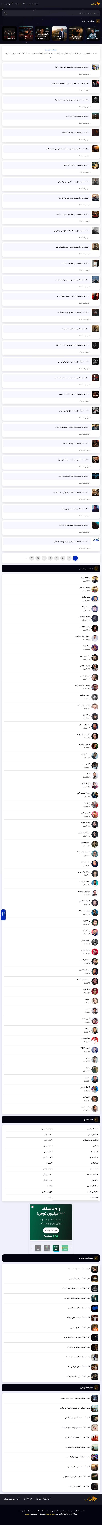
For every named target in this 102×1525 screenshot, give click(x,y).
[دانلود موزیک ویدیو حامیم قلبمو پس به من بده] (95, 230)
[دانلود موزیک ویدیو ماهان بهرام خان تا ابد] (95, 312)
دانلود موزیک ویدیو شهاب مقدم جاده (74, 329)
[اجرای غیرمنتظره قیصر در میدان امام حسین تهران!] (95, 83)
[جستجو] (5, 13)
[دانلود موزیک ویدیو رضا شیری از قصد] (95, 263)
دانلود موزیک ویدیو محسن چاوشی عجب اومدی (70, 492)
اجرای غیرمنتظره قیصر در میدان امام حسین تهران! (69, 83)
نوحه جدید (94, 1197)
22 (32, 558)
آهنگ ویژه (94, 1180)
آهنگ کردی (94, 1163)
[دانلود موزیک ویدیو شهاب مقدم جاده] (95, 328)
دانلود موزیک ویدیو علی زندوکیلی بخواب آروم (71, 100)
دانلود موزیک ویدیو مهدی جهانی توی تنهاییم (71, 280)
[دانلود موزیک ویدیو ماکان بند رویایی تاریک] (95, 214)
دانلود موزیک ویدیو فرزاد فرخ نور (76, 165)
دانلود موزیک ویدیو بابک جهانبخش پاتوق (73, 460)
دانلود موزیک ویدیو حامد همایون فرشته (73, 198)
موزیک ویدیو (51, 49)
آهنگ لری (48, 1163)
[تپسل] (32, 1207)
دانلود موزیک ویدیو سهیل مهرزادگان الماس (72, 247)
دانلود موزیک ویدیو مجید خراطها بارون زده (72, 296)
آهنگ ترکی (48, 1134)
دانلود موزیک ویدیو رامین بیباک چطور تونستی (71, 541)
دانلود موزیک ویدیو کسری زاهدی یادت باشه (72, 345)
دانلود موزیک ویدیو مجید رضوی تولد (74, 509)
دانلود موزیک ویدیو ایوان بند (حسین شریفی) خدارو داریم (67, 149)
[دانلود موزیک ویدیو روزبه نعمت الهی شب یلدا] (95, 377)
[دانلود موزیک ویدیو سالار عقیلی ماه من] (95, 394)
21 (38, 558)
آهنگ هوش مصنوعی (90, 1174)
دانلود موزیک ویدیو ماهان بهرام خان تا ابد (72, 312)
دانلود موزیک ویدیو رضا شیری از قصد (74, 263)
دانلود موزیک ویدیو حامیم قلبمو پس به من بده (70, 231)
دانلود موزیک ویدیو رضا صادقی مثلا (75, 443)
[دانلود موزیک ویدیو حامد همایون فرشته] (95, 197)
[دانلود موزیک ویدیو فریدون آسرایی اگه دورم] (95, 427)
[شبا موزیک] (95, 4)
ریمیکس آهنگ (92, 1192)
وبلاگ (50, 1197)
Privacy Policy (42, 1499)
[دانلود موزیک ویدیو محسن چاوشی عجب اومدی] (95, 492)
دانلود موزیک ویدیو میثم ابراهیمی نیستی (73, 362)
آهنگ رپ (95, 1146)
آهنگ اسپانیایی (92, 1129)
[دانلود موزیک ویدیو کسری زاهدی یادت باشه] (95, 345)
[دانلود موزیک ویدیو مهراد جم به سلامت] (95, 525)
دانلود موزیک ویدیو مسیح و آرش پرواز (73, 411)
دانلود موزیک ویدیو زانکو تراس (76, 116)
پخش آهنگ (5, 4)
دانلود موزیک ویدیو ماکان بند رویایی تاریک (72, 214)
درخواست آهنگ (10, 1499)
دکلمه (50, 1186)
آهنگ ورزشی (47, 1174)
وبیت (27, 1514)
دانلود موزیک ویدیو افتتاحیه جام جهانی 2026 (71, 67)
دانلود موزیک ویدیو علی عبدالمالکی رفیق (73, 476)
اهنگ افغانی (47, 1180)
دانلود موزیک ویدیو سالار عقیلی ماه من (73, 394)
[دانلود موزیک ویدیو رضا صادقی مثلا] (95, 443)
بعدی (26, 558)
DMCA (26, 1499)
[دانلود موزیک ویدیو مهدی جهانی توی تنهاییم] (95, 279)
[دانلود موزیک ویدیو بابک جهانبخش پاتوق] (95, 459)
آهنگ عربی (48, 1152)
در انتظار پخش (92, 1186)
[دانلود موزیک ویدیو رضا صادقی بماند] (95, 132)
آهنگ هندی (47, 1169)
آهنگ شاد (18, 4)
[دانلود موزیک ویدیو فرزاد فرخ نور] (95, 165)
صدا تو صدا (50, 1514)
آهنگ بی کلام (93, 1134)
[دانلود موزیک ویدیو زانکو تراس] (95, 116)
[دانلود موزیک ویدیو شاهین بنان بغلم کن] (95, 181)
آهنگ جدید (31, 4)
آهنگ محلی (94, 1169)
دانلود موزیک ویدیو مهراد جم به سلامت (73, 525)
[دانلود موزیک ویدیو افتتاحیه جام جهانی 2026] (95, 67)
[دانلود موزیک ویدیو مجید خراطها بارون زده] (95, 296)
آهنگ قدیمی (47, 1157)
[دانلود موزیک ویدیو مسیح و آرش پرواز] (95, 410)
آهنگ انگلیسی (46, 1129)
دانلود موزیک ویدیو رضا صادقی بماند (74, 132)
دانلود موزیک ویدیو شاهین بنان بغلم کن (73, 182)
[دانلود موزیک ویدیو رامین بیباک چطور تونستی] (95, 541)
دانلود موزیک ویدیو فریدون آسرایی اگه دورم (71, 427)
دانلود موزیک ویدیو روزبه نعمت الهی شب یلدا (71, 378)
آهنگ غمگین (93, 1157)
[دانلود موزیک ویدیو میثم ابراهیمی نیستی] (95, 361)
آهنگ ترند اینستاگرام (90, 1140)
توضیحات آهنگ (84, 74)
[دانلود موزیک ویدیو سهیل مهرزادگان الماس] (95, 246)
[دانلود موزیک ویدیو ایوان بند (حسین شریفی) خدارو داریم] (95, 148)
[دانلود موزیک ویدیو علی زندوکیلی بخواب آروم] (95, 99)
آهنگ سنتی (47, 1146)
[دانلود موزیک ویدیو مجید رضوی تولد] (95, 508)
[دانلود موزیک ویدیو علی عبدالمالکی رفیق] (95, 476)
